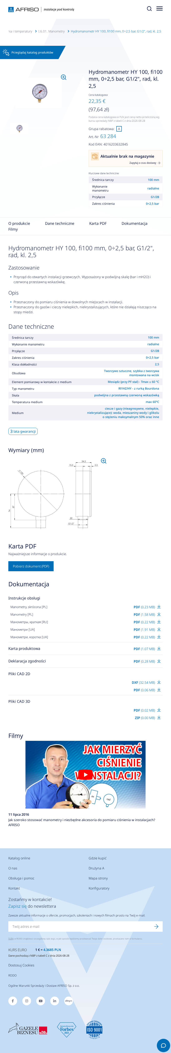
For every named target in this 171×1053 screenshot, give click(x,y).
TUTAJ (11, 938)
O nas (12, 868)
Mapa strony (98, 878)
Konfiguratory (99, 888)
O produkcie (19, 223)
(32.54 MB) (144, 682)
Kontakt (14, 888)
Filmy (13, 229)
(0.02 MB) (145, 710)
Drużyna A (96, 868)
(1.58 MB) (145, 614)
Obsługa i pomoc (21, 878)
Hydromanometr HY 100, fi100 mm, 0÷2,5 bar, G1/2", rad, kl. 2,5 (116, 31)
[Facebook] (12, 1001)
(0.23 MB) (145, 607)
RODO (12, 975)
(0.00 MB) (145, 718)
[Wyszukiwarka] (149, 9)
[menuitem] (38, 93)
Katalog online (19, 858)
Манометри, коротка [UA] (29, 637)
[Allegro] (68, 1001)
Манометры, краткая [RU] (29, 622)
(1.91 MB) (145, 629)
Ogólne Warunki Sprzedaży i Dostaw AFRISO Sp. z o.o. (43, 986)
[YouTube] (40, 1001)
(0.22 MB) (145, 622)
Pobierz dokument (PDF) (31, 566)
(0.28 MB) (145, 661)
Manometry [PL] (21, 614)
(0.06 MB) (145, 690)
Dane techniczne (59, 223)
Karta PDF (98, 223)
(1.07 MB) (145, 649)
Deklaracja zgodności (27, 660)
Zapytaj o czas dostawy (143, 162)
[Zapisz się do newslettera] (156, 926)
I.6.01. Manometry (51, 31)
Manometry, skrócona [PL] (28, 607)
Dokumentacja (134, 223)
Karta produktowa (24, 648)
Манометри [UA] (22, 629)
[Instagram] (26, 1001)
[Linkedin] (54, 1001)
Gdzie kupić (98, 858)
